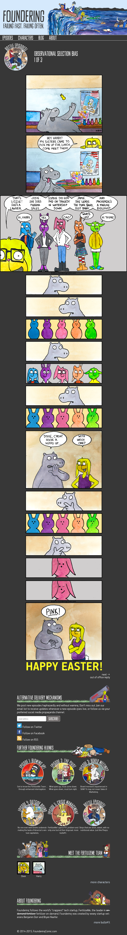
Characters (25, 37)
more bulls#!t (102, 922)
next (100, 676)
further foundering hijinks (35, 747)
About (53, 37)
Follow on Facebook (34, 733)
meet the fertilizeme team (85, 852)
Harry (39, 876)
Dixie (23, 876)
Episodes (7, 37)
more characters (100, 882)
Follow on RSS (30, 739)
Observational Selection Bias (56, 53)
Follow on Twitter (32, 727)
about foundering (29, 900)
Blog (41, 37)
